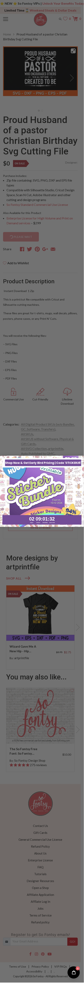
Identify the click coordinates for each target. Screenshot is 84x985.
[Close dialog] (81, 459)
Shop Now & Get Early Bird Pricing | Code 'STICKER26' (43, 463)
